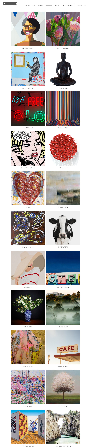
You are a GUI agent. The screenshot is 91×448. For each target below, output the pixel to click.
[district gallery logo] (10, 2)
